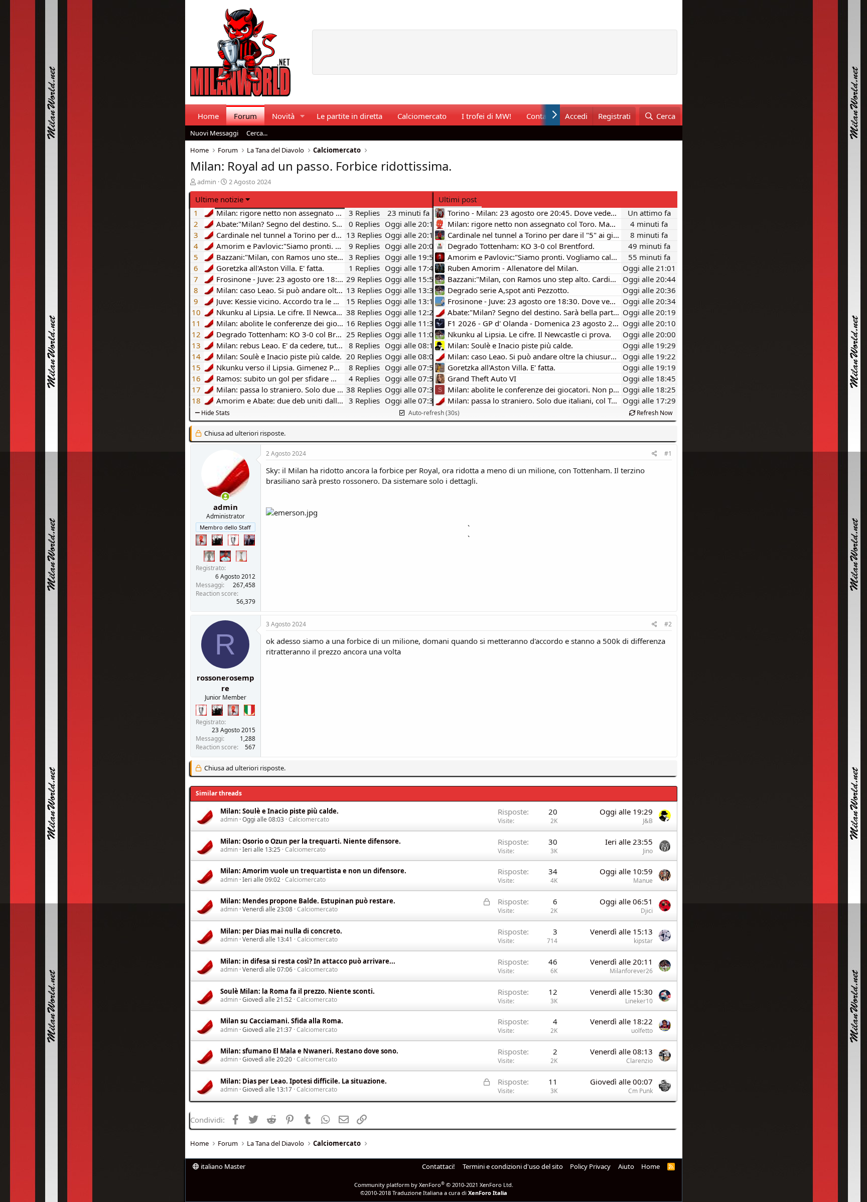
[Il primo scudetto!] (249, 710)
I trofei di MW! (486, 116)
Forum (245, 116)
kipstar (643, 941)
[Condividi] (654, 454)
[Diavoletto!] (201, 540)
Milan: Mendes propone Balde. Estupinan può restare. (307, 900)
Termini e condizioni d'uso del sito (513, 1166)
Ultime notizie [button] (219, 199)
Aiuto (626, 1166)
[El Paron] (217, 540)
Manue (643, 880)
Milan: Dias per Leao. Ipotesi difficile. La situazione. (303, 1081)
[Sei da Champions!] (233, 540)
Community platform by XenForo (433, 1184)
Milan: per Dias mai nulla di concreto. (281, 931)
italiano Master (222, 1166)
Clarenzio (639, 1060)
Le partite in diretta (349, 116)
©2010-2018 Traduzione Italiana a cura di (433, 1192)
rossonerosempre (225, 683)
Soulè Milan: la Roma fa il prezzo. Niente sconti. (297, 991)
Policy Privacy (590, 1166)
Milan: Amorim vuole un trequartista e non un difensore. (313, 870)
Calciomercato (422, 116)
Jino (648, 851)
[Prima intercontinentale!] (241, 556)
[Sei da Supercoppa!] (209, 556)
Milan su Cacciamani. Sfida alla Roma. (281, 1020)
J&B (648, 821)
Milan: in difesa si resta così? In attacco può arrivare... (307, 961)
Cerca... (256, 133)
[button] (302, 116)
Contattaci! (438, 1166)
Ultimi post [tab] (458, 199)
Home (208, 116)
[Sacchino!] (225, 556)
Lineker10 (639, 1001)
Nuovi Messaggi (214, 133)
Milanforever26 (631, 971)
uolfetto (642, 1030)
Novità (283, 116)
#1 (668, 453)
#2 (668, 624)
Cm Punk (640, 1091)
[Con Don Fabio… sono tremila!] (249, 540)
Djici (647, 910)
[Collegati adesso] (225, 496)
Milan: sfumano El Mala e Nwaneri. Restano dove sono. (309, 1050)
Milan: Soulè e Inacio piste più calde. (279, 811)
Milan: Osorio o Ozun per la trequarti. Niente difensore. (310, 841)
